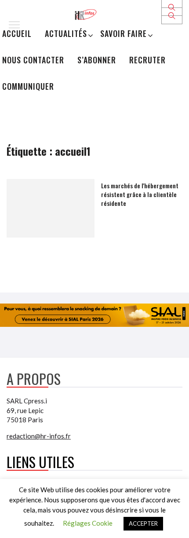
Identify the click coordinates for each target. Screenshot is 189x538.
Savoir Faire (123, 33)
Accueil (17, 33)
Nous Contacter (33, 60)
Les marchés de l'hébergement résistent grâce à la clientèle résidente (139, 194)
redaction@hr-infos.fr (39, 436)
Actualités (66, 33)
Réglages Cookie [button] (88, 523)
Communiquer (28, 86)
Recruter (147, 60)
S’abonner (96, 60)
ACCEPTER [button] (143, 523)
